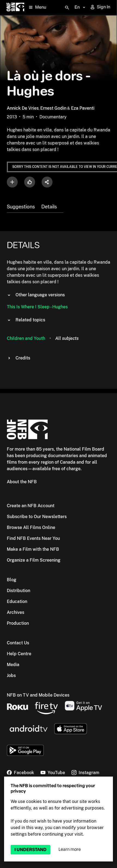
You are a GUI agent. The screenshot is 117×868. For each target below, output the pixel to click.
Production (18, 623)
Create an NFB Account (30, 505)
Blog (11, 579)
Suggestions (21, 207)
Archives (15, 612)
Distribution (18, 590)
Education (17, 601)
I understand (30, 849)
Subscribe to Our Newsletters (37, 516)
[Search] (67, 7)
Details (49, 207)
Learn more (70, 849)
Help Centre (19, 653)
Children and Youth (26, 338)
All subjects (67, 338)
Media (13, 664)
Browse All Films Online (31, 527)
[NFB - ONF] (15, 7)
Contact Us (18, 642)
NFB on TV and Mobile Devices (38, 695)
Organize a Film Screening (33, 560)
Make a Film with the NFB (33, 549)
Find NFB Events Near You (33, 538)
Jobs (11, 675)
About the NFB (22, 481)
